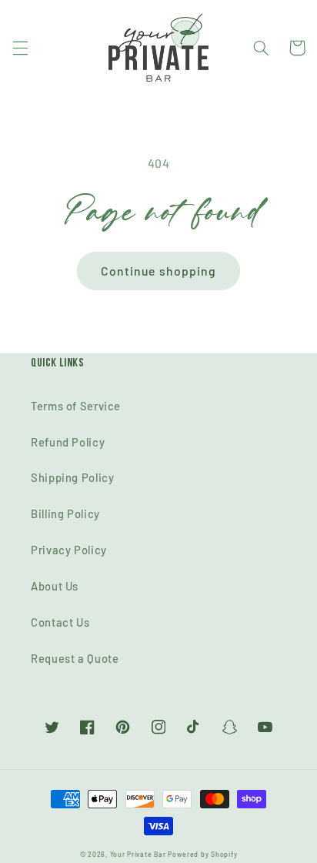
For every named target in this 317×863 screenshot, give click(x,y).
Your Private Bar (138, 854)
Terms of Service (76, 406)
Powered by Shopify (202, 854)
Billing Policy (65, 513)
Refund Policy (68, 442)
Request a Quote (74, 658)
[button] (20, 47)
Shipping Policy (72, 477)
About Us (54, 586)
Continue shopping (158, 270)
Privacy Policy (69, 550)
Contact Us (60, 622)
